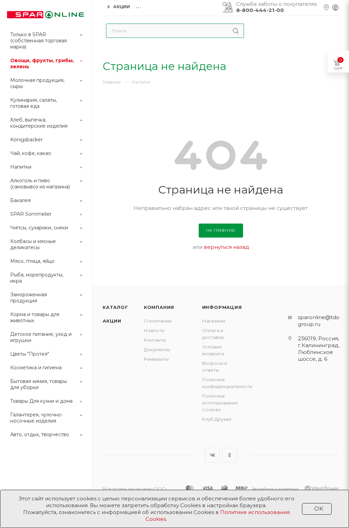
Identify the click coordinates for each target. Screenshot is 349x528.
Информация (222, 307)
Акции (112, 321)
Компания (159, 307)
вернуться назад (226, 247)
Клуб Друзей (216, 419)
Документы (157, 349)
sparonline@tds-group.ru (319, 320)
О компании (157, 321)
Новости (154, 330)
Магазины (213, 321)
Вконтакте (212, 455)
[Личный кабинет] (335, 8)
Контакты (155, 340)
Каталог (115, 307)
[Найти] (235, 31)
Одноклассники (229, 455)
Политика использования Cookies (220, 402)
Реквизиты (156, 359)
